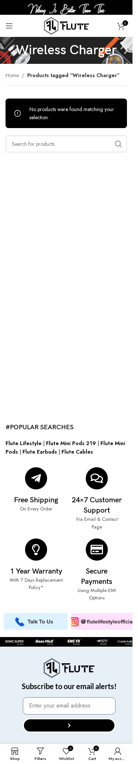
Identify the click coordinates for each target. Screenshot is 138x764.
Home (12, 75)
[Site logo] (66, 25)
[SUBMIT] (69, 725)
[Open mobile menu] (9, 25)
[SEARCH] (118, 143)
